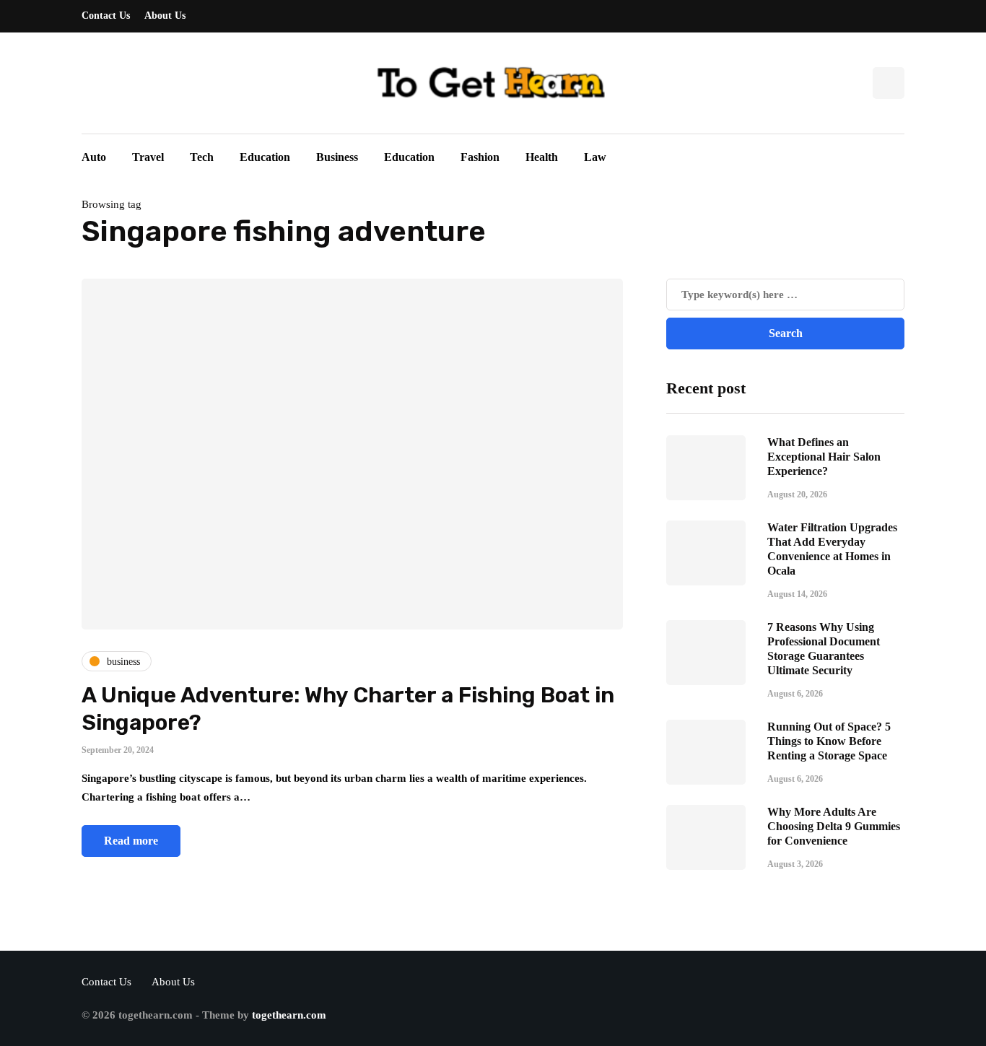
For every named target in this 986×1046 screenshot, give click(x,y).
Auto (94, 157)
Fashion (480, 157)
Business (337, 157)
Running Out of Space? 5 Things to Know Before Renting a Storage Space (829, 740)
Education (265, 157)
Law (595, 157)
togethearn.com (289, 1015)
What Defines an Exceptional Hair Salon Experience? (824, 455)
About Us (165, 15)
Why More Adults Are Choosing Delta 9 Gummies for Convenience (833, 825)
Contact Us (106, 15)
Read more (131, 840)
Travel (148, 157)
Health (541, 157)
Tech (202, 157)
